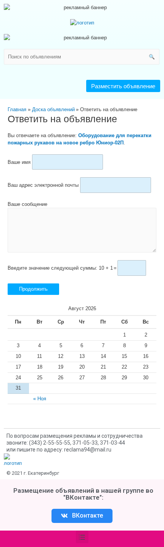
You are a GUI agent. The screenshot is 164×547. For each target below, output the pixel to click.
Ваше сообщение (27, 204)
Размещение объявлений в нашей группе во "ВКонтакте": (83, 494)
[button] (123, 86)
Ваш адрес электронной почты (43, 185)
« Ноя (39, 398)
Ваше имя (19, 162)
